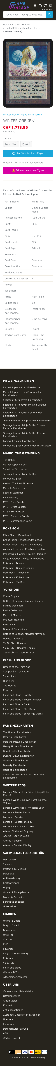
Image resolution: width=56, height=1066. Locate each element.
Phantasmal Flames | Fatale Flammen (24, 553)
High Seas (8, 680)
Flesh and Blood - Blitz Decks (19, 709)
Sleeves (7, 864)
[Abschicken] (49, 14)
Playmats (8, 873)
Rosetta (7, 690)
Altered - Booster (13, 840)
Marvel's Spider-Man (14, 488)
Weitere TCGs (11, 972)
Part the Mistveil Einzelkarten (19, 741)
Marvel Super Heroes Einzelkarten (22, 387)
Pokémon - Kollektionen (16, 577)
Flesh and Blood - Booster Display (22, 699)
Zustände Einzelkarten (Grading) (21, 1014)
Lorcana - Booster (13, 817)
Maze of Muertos (12, 615)
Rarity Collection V (13, 610)
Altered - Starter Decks (16, 835)
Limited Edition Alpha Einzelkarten (22, 114)
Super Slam (9, 676)
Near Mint (11, 144)
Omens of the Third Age (16, 666)
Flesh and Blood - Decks (16, 704)
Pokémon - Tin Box (14, 582)
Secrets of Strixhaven (15, 469)
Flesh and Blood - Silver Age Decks (23, 713)
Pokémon (8, 958)
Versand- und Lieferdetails (18, 991)
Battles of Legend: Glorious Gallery (23, 601)
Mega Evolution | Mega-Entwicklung (23, 558)
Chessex (7, 939)
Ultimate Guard (11, 920)
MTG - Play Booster (14, 502)
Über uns (8, 1019)
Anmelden (47, 9)
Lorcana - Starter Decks (16, 812)
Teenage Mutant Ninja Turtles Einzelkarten (27, 420)
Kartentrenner (11, 882)
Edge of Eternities (13, 492)
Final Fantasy (10, 497)
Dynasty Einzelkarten (15, 765)
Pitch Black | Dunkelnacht (17, 535)
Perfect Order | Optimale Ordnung (22, 544)
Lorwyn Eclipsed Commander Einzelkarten (27, 445)
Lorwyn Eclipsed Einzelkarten (19, 440)
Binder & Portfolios (13, 897)
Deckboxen (9, 859)
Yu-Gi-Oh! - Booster (14, 643)
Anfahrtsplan (10, 1000)
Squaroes (8, 948)
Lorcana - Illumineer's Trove (18, 826)
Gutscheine (9, 906)
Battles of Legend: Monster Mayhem (24, 633)
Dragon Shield (11, 925)
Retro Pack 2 (10, 624)
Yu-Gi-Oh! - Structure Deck (18, 652)
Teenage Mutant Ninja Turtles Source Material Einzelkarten (24, 427)
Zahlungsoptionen (13, 1009)
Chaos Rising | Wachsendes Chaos (22, 539)
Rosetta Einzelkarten (14, 736)
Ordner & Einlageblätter (16, 892)
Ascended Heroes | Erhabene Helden (24, 549)
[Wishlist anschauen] (45, 5)
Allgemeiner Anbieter (15, 976)
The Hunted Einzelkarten (17, 732)
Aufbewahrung (11, 878)
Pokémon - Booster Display (18, 567)
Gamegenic (9, 930)
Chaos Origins (11, 596)
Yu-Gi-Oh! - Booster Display (19, 647)
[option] (28, 72)
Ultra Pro (8, 934)
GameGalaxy (38, 1057)
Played (26, 144)
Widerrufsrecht (11, 1038)
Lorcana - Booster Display (17, 821)
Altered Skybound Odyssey (18, 831)
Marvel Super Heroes (15, 464)
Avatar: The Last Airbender (18, 483)
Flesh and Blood (12, 967)
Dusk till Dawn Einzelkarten (18, 755)
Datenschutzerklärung (15, 1028)
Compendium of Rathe (16, 671)
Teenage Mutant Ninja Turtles (19, 474)
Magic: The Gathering (15, 953)
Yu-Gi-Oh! (9, 962)
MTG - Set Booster (13, 511)
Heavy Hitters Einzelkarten (18, 746)
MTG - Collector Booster (16, 516)
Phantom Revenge (13, 619)
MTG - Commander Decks (17, 520)
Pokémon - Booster (14, 563)
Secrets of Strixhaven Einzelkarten (22, 399)
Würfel (7, 887)
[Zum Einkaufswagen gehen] (50, 5)
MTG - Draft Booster (14, 506)
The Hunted (9, 685)
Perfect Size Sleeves (14, 868)
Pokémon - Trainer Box (16, 572)
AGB (5, 1033)
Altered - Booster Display (17, 845)
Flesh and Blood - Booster (18, 694)
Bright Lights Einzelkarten (17, 751)
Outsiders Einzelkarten (15, 760)
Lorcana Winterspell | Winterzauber (23, 807)
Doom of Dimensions (15, 629)
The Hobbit (9, 459)
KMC (5, 944)
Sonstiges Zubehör (13, 901)
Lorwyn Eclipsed (12, 478)
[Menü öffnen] (5, 6)
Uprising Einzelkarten (15, 769)
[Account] (34, 5)
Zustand (7, 138)
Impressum (9, 1024)
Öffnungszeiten (11, 995)
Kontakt (7, 1005)
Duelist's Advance (13, 638)
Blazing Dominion (13, 605)
